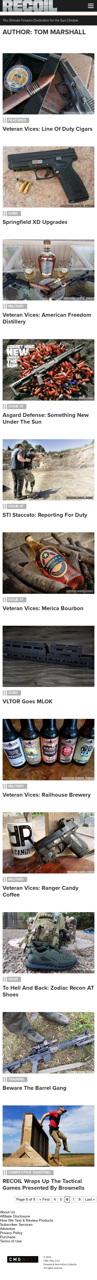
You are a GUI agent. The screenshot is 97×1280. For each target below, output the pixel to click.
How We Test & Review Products (26, 1220)
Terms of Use (11, 1241)
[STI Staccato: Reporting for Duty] (48, 499)
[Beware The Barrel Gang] (48, 1072)
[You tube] (21, 1206)
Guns (13, 213)
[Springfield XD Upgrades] (48, 206)
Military (16, 306)
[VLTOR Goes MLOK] (48, 686)
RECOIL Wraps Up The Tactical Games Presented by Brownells (44, 1184)
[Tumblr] (30, 1206)
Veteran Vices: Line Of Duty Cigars (48, 129)
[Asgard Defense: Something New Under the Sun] (48, 399)
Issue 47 (15, 406)
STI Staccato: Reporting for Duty (45, 515)
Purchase (8, 1237)
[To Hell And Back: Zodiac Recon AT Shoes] (48, 972)
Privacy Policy (11, 1233)
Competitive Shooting (29, 1172)
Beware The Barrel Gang (34, 1088)
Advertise (7, 1229)
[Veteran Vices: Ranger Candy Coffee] (48, 872)
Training (16, 1079)
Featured (17, 120)
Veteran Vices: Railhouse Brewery (47, 795)
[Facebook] (4, 1206)
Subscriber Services (16, 1224)
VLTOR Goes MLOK (28, 701)
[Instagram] (13, 1206)
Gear (13, 979)
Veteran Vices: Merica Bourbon (43, 608)
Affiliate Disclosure (15, 1216)
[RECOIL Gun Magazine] (30, 10)
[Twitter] (38, 1206)
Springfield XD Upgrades (35, 222)
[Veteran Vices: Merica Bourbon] (48, 592)
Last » (90, 1199)
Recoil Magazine (59, 1257)
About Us (7, 1212)
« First (44, 1199)
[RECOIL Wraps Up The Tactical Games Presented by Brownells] (48, 1165)
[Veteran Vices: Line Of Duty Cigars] (48, 113)
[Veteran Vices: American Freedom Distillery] (48, 299)
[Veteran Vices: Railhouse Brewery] (48, 779)
